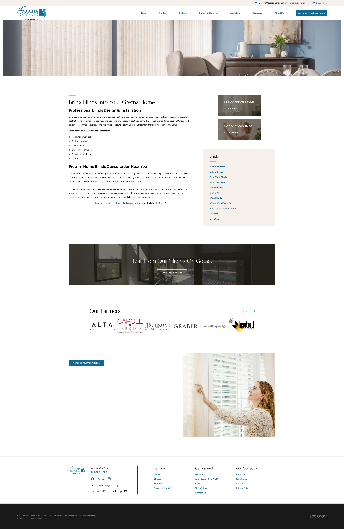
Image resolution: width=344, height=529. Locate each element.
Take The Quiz (230, 108)
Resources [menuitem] (257, 13)
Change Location (297, 3)
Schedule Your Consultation (311, 13)
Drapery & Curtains (163, 488)
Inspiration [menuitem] (235, 13)
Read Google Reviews (172, 272)
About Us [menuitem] (279, 13)
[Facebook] (92, 478)
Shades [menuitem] (162, 13)
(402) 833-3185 (319, 3)
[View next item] (252, 311)
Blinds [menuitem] (143, 13)
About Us (240, 474)
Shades (157, 479)
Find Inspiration (231, 132)
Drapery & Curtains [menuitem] (208, 13)
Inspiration (200, 474)
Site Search (241, 483)
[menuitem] (239, 166)
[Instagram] (109, 478)
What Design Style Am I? (206, 479)
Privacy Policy (242, 488)
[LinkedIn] (98, 478)
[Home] (32, 13)
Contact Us (200, 492)
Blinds (157, 474)
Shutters (158, 483)
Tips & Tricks (201, 488)
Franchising (241, 479)
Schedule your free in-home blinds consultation (117, 203)
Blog (197, 483)
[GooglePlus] (103, 478)
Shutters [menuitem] (182, 13)
